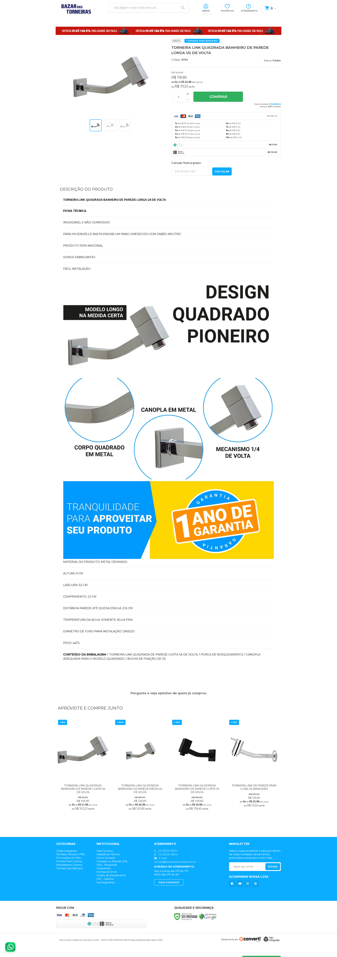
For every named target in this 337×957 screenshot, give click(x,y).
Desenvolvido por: (229, 939)
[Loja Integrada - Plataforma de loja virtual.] (271, 939)
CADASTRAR (269, 867)
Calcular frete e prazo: (186, 163)
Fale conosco (169, 882)
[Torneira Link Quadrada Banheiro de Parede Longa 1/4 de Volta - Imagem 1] (96, 125)
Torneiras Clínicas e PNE (70, 854)
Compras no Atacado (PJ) (112, 861)
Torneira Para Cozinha (69, 861)
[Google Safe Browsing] (208, 916)
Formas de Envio (107, 871)
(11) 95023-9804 (167, 850)
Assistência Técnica (108, 854)
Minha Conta (206, 12)
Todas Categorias (66, 850)
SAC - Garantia (105, 878)
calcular (222, 171)
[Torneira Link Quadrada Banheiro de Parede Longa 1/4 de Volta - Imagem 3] (125, 125)
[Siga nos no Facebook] (233, 883)
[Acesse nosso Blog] (256, 883)
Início (176, 40)
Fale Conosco (105, 850)
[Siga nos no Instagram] (248, 883)
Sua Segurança (106, 882)
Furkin (277, 60)
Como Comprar (106, 857)
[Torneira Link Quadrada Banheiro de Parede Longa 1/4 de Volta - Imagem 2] (110, 125)
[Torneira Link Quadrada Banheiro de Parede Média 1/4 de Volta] (140, 765)
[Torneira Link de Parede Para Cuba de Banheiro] (254, 765)
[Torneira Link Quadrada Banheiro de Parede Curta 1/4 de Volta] (83, 765)
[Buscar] (182, 8)
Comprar (218, 97)
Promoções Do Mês (68, 857)
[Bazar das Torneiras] (78, 8)
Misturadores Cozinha (69, 864)
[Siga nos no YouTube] (241, 883)
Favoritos (227, 10)
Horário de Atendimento (111, 875)
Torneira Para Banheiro (202, 40)
